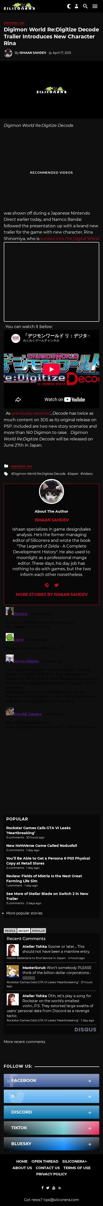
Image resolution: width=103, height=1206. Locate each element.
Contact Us (48, 1168)
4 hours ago (76, 958)
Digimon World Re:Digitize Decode (39, 474)
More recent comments (24, 1042)
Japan (74, 474)
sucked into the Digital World (69, 238)
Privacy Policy (51, 1174)
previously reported (31, 413)
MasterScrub (34, 967)
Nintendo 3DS (14, 22)
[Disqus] (51, 667)
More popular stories (24, 913)
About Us (22, 1168)
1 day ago (87, 1020)
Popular (38, 931)
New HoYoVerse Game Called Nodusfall (41, 845)
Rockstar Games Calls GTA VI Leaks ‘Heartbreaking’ (43, 982)
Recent (23, 931)
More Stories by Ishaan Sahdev (52, 594)
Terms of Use (77, 1168)
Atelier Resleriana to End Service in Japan (36, 958)
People (10, 931)
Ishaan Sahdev (33, 53)
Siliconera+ (74, 1161)
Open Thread (45, 1161)
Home (22, 1161)
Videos (87, 474)
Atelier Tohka (34, 946)
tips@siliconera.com (61, 1200)
